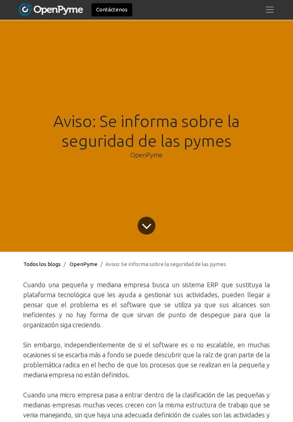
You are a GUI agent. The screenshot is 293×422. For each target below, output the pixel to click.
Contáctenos (112, 9)
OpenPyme (84, 264)
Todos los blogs (42, 264)
